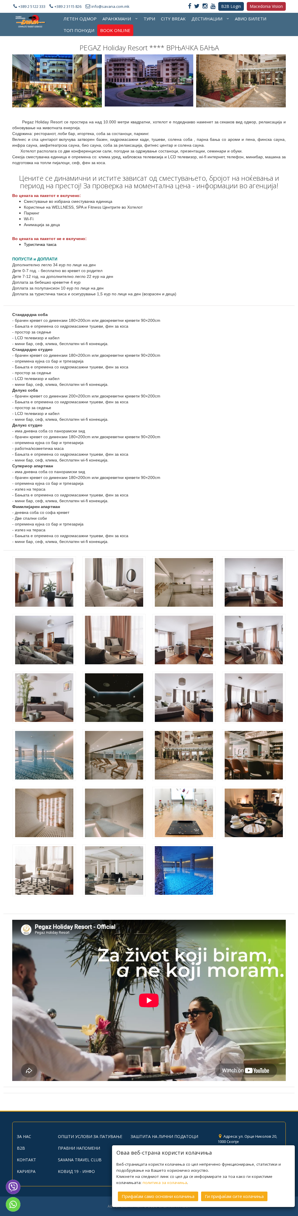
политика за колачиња (165, 1182)
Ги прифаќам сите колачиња (234, 1196)
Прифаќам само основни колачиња (158, 1196)
